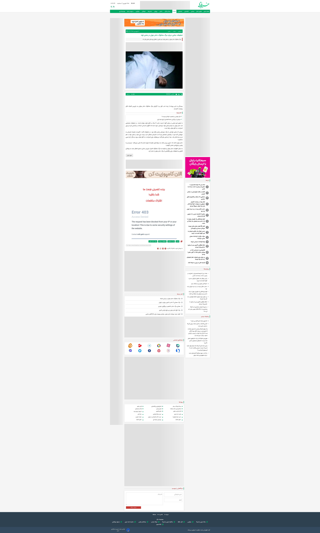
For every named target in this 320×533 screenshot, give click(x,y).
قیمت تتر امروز (177, 414)
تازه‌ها (207, 180)
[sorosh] (178, 352)
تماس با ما (160, 514)
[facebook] (158, 248)
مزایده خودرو (139, 417)
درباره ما (166, 514)
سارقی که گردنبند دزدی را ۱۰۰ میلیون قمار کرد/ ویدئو (196, 215)
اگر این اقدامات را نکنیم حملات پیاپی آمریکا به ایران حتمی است (197, 325)
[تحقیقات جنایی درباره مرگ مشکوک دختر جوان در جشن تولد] (165, 248)
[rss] (113, 6)
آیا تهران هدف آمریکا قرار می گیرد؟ (199, 321)
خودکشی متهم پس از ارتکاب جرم (199, 284)
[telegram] (149, 347)
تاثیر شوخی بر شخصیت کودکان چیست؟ (171, 116)
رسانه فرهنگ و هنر (177, 406)
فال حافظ (180, 522)
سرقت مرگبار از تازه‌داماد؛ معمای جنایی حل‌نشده (197, 237)
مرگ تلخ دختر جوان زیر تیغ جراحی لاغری (169, 310)
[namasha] (159, 352)
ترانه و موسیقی (138, 409)
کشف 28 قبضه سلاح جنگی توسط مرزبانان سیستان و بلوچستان (196, 227)
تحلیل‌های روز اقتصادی (156, 406)
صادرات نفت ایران (129, 522)
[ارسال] (176, 94)
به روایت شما (130, 11)
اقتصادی (186, 11)
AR (134, 3)
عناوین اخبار (199, 11)
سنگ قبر (140, 414)
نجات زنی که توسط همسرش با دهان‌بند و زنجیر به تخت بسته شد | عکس (196, 187)
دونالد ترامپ (154, 522)
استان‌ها (150, 11)
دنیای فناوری (159, 411)
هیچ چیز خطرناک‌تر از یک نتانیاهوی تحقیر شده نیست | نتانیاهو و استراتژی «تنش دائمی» (197, 341)
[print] (179, 94)
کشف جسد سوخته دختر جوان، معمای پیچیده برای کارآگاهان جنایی (163, 314)
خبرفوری (194, 530)
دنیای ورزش (159, 409)
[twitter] (163, 248)
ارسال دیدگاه (133, 507)
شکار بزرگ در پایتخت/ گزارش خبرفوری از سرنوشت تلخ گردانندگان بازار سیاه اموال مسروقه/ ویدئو (196, 204)
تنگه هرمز (158, 524)
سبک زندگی (167, 11)
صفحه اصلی (206, 11)
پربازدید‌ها (206, 269)
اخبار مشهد (139, 406)
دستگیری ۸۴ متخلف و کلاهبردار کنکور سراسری (196, 198)
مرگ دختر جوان (153, 241)
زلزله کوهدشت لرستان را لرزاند (198, 242)
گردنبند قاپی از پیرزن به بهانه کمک (196, 263)
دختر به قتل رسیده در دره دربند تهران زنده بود (196, 210)
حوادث (174, 11)
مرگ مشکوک (171, 241)
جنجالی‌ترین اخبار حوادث (175, 409)
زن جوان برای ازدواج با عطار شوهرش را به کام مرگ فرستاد (196, 258)
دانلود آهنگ (178, 420)
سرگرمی (138, 11)
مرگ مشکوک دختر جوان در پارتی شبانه (170, 299)
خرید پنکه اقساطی (157, 414)
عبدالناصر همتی (142, 522)
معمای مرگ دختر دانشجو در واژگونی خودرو (169, 306)
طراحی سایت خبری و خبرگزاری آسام (118, 530)
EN (132, 3)
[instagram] (168, 352)
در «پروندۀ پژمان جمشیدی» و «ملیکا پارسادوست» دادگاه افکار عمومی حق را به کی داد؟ (197, 309)
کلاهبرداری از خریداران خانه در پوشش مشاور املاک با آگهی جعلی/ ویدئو (196, 252)
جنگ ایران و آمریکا (201, 522)
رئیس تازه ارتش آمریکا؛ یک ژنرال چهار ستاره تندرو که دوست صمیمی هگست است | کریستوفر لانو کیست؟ (197, 348)
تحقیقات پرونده (162, 241)
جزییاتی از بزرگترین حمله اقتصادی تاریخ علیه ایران (169, 119)
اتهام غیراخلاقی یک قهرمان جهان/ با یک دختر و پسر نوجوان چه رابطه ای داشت (196, 221)
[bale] (178, 347)
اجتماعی (180, 11)
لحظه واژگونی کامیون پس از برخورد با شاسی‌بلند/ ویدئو (196, 246)
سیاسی (193, 11)
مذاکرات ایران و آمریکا (167, 522)
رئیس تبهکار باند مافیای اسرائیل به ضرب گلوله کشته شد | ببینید (196, 232)
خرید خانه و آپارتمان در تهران (154, 417)
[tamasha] (140, 347)
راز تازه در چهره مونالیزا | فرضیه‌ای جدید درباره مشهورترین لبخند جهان (198, 354)
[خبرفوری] (199, 5)
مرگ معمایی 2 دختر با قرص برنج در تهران (169, 302)
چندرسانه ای (122, 11)
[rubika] (159, 347)
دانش (161, 11)
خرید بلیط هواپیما (177, 417)
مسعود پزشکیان (116, 522)
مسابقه (154, 514)
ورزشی (155, 11)
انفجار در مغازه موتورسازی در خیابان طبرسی (196, 193)
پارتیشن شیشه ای (157, 420)
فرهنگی (144, 11)
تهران (177, 241)
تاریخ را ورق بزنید (138, 411)
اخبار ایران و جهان (177, 411)
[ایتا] (130, 347)
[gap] (130, 352)
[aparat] (168, 347)
